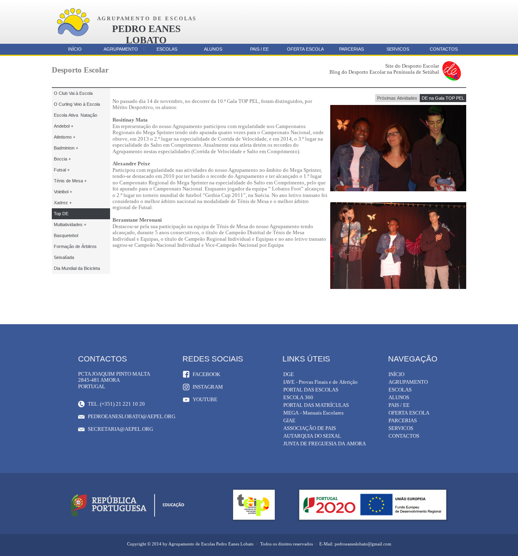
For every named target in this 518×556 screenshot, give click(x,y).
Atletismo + (64, 137)
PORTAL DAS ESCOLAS (310, 390)
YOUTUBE (205, 399)
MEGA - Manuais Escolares (313, 413)
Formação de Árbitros (75, 246)
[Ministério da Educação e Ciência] (127, 516)
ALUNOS (213, 49)
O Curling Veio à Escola (77, 104)
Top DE (61, 213)
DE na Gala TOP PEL (443, 98)
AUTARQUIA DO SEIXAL (312, 436)
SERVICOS (397, 49)
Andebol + (63, 126)
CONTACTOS (444, 49)
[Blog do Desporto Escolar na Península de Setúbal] (452, 79)
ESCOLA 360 (298, 397)
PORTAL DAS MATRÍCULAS (316, 405)
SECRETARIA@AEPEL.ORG (120, 429)
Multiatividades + (70, 224)
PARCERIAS (351, 49)
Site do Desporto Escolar (412, 66)
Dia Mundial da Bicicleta (77, 268)
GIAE (289, 420)
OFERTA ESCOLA (305, 49)
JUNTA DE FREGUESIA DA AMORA (324, 444)
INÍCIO (75, 49)
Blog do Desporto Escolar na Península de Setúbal (384, 72)
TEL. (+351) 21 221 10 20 (116, 404)
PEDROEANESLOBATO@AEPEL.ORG (131, 416)
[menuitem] (397, 98)
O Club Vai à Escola (73, 93)
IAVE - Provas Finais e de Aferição (320, 382)
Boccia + (62, 158)
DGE (288, 374)
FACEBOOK (206, 374)
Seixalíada (64, 257)
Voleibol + (63, 191)
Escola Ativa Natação (75, 115)
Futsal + (62, 169)
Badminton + (66, 147)
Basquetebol (66, 235)
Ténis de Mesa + (70, 180)
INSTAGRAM (208, 387)
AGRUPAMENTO (121, 49)
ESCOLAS (167, 49)
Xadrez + (63, 202)
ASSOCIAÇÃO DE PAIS (309, 428)
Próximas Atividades (397, 98)
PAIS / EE (259, 49)
